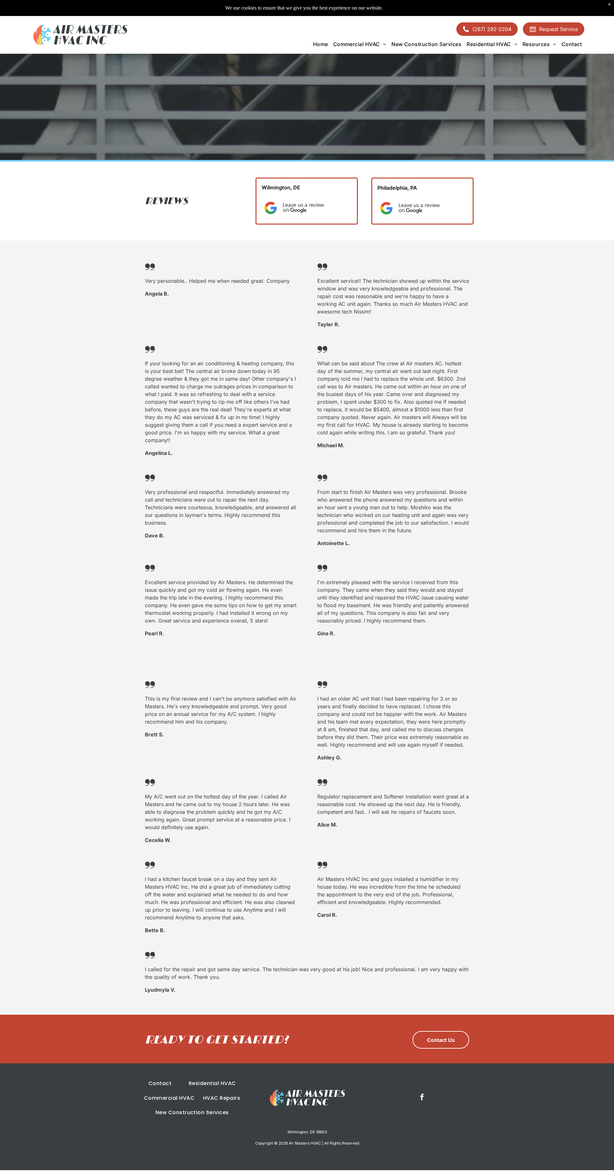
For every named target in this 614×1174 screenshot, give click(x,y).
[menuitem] (321, 44)
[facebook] (422, 1098)
